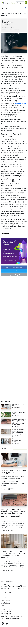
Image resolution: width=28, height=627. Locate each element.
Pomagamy (4, 602)
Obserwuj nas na (14, 267)
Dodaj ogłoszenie (5, 603)
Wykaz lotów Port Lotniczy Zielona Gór (11, 616)
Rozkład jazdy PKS (6, 613)
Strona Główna (5, 27)
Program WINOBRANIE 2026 (18, 412)
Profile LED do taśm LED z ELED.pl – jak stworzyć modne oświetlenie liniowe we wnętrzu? (19, 432)
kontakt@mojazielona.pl (7, 593)
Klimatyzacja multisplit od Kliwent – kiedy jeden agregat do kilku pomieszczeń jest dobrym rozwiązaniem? (19, 421)
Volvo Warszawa (20, 103)
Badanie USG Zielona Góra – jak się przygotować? (18, 406)
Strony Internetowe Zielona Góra (10, 618)
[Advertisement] (14, 338)
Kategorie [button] (6, 8)
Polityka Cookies (5, 600)
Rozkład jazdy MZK (6, 611)
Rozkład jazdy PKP (6, 615)
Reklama (3, 605)
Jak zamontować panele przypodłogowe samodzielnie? (18, 440)
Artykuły (6, 21)
